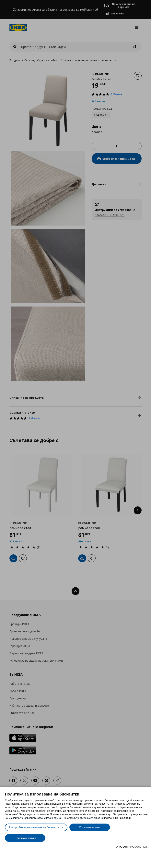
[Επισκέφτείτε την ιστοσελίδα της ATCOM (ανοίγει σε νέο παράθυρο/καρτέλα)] (132, 846)
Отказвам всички (89, 827)
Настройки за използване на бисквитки (34, 827)
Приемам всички (25, 838)
